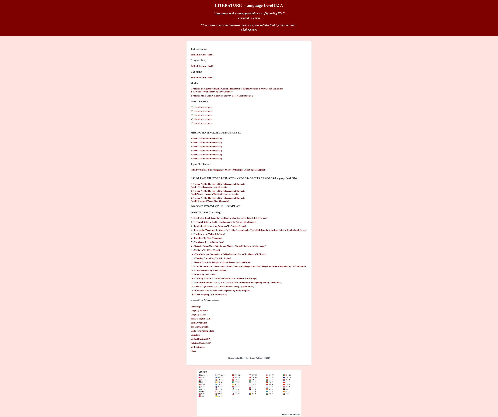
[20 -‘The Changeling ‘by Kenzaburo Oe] (209, 294)
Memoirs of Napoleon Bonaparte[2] (206, 142)
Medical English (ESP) (200, 338)
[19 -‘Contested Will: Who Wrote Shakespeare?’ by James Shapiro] (220, 290)
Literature (195, 334)
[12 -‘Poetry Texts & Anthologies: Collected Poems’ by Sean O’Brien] (221, 262)
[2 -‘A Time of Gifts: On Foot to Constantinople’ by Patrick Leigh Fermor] (223, 221)
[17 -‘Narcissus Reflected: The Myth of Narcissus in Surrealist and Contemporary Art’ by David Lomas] (236, 282)
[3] (261, 169)
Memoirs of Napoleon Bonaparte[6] (206, 158)
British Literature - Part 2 (202, 65)
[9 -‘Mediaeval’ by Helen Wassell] (205, 250)
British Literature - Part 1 (202, 54)
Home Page (196, 306)
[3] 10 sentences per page (201, 115)
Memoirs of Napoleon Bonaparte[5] (206, 154)
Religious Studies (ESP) (201, 342)
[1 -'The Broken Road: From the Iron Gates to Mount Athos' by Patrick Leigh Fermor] (229, 217)
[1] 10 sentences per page (201, 106)
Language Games (198, 314)
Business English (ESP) (201, 318)
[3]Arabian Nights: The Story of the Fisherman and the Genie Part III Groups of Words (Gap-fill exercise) (218, 199)
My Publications (198, 346)
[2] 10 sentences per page (201, 110)
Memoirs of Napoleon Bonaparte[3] (206, 146)
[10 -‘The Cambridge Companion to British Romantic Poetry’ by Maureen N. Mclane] (228, 254)
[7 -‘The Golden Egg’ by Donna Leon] (207, 242)
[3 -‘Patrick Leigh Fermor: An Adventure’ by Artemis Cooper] (218, 225)
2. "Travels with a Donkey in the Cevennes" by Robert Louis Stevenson (222, 95)
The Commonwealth (200, 326)
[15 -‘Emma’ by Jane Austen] (203, 274)
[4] (264, 169)
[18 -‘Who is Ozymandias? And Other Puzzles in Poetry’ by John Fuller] (222, 286)
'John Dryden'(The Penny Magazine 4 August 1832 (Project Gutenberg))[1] (224, 169)
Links (193, 350)
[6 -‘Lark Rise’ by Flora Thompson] (206, 237)
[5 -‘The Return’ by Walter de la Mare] (208, 233)
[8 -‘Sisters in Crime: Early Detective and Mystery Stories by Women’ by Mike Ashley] (228, 246)
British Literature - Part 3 (202, 77)
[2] (258, 169)
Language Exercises (199, 310)
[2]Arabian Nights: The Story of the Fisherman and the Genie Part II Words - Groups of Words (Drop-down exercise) (218, 192)
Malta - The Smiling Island (202, 330)
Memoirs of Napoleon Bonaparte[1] (206, 138)
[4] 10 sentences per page (201, 119)
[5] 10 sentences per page (201, 123)
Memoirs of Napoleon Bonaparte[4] (206, 150)
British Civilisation (199, 322)
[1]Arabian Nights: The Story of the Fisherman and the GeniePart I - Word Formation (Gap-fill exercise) (218, 185)
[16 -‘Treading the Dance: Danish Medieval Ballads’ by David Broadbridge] (224, 278)
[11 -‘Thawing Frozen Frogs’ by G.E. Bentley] (211, 258)
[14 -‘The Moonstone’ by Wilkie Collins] (208, 270)
